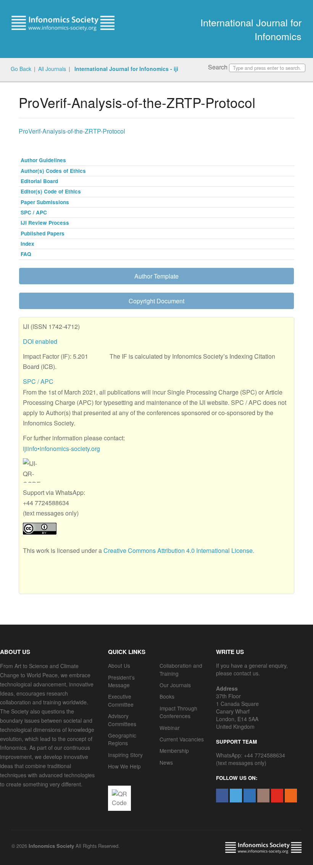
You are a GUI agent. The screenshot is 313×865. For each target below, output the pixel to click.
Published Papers (43, 233)
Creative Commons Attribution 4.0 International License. (178, 550)
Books (167, 696)
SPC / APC (34, 212)
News (166, 762)
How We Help (124, 766)
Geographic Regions (122, 739)
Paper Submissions (45, 202)
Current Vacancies (182, 739)
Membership (174, 750)
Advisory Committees (122, 719)
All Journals (52, 68)
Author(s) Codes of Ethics (53, 170)
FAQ (26, 254)
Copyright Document (156, 300)
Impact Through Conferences (178, 712)
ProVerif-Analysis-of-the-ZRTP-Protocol (72, 131)
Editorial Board (39, 181)
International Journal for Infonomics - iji (125, 68)
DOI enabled (40, 341)
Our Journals (175, 685)
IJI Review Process (45, 222)
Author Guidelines (43, 160)
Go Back (21, 68)
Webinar (170, 727)
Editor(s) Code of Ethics (51, 191)
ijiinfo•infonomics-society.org (61, 448)
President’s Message (121, 681)
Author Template (156, 276)
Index (27, 243)
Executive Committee (121, 700)
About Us (119, 665)
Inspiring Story (125, 755)
